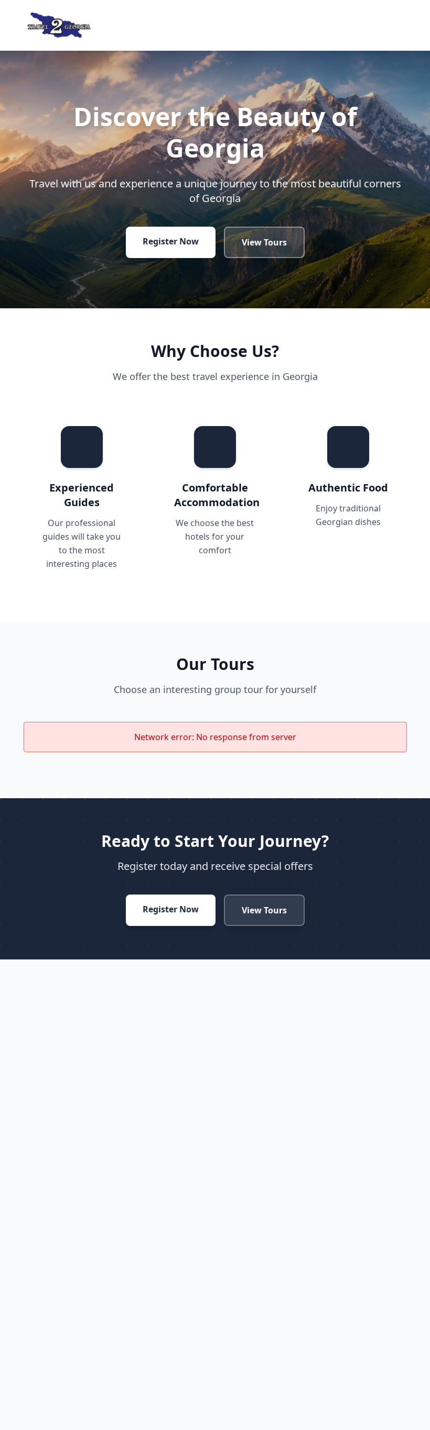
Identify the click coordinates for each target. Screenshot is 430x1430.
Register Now (171, 241)
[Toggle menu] (398, 25)
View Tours (264, 242)
